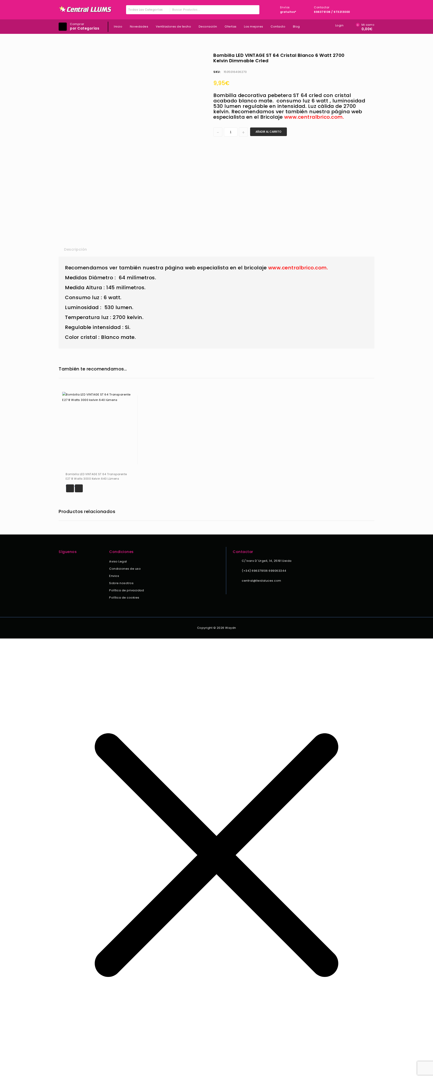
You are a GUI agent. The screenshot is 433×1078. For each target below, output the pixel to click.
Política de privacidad (126, 590)
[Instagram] (67, 562)
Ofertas (231, 26)
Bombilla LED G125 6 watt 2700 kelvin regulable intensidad (368, 55)
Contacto (278, 26)
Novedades (139, 26)
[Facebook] (61, 562)
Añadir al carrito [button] (70, 488)
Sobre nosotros (121, 583)
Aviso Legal (118, 561)
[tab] (75, 249)
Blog (296, 26)
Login (339, 25)
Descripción (75, 249)
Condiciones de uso (125, 569)
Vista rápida (79, 488)
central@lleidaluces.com (261, 580)
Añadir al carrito (268, 132)
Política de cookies (124, 597)
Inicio (118, 26)
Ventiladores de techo (173, 26)
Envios (114, 576)
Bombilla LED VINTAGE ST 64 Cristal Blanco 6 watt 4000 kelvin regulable (362, 55)
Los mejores (253, 26)
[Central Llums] (85, 9)
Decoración (208, 26)
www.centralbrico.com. (314, 116)
